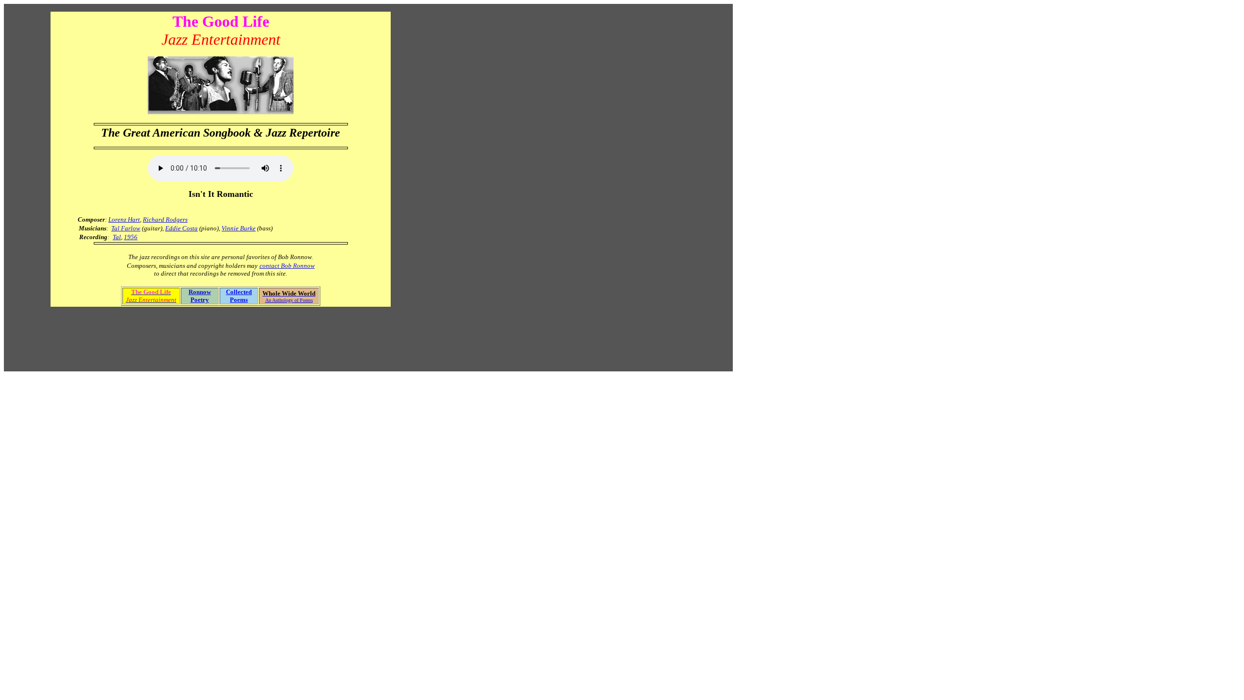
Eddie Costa (181, 228)
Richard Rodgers (165, 219)
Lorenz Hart (124, 219)
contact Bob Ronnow (287, 265)
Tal (117, 237)
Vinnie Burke (239, 228)
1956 (131, 237)
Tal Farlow (125, 228)
